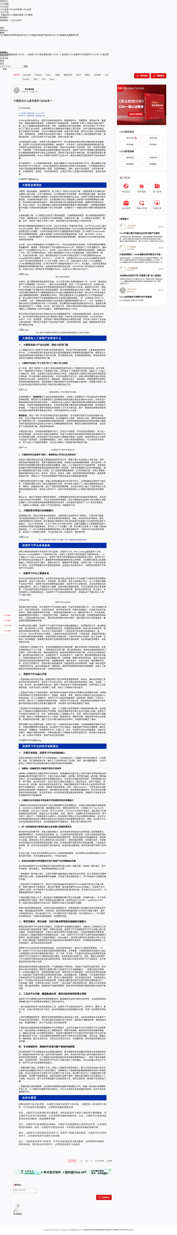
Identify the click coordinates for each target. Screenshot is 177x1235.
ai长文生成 (26, 75)
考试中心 (4, 1)
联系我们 (4, 17)
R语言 (35, 79)
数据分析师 (68, 75)
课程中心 (4, 30)
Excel (106, 75)
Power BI (26, 79)
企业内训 (4, 58)
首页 (2, 28)
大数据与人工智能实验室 (12, 15)
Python (48, 75)
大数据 (57, 75)
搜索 (25, 66)
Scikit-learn (38, 75)
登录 (5, 69)
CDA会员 (27, 9)
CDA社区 (4, 7)
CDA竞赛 (4, 9)
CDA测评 (7, 631)
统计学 (78, 75)
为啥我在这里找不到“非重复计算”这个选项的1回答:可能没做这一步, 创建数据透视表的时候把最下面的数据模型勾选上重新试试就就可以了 (141, 281)
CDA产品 (4, 12)
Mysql (52, 79)
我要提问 (160, 76)
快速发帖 (144, 76)
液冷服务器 (29, 89)
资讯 (2, 61)
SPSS (44, 79)
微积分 (87, 75)
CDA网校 (4, 4)
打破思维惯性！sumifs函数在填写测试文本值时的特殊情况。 (147, 254)
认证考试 (4, 53)
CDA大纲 (7, 626)
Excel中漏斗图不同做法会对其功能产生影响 (140, 233)
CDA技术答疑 (15, 9)
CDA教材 (7, 615)
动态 (2, 63)
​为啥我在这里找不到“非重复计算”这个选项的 (140, 275)
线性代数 (97, 75)
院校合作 (4, 55)
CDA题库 (7, 620)
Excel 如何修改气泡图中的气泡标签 (136, 297)
